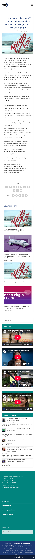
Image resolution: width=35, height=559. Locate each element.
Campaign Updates (8, 510)
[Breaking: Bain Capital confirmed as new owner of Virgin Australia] (18, 295)
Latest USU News (7, 514)
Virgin (18, 31)
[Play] (4, 344)
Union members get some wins (14, 282)
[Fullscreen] (31, 344)
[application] (17, 337)
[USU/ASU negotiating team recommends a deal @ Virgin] (18, 218)
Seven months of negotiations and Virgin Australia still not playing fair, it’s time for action (17, 256)
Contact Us (5, 501)
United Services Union (23, 543)
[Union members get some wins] (18, 270)
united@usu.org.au (12, 487)
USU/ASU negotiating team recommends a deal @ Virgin (14, 230)
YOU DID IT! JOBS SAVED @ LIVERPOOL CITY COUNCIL (16, 460)
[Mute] (28, 344)
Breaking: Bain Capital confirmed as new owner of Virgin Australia (16, 307)
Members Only (6, 505)
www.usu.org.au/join (10, 154)
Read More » (6, 425)
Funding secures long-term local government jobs (18, 419)
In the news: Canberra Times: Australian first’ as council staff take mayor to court (19, 449)
